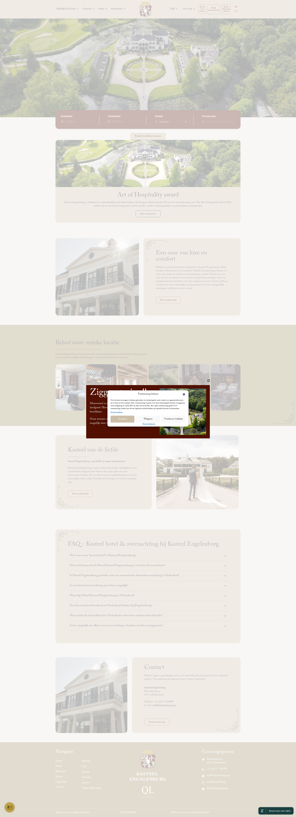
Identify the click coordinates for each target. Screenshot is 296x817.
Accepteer (122, 419)
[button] (183, 394)
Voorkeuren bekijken (173, 419)
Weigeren (148, 419)
